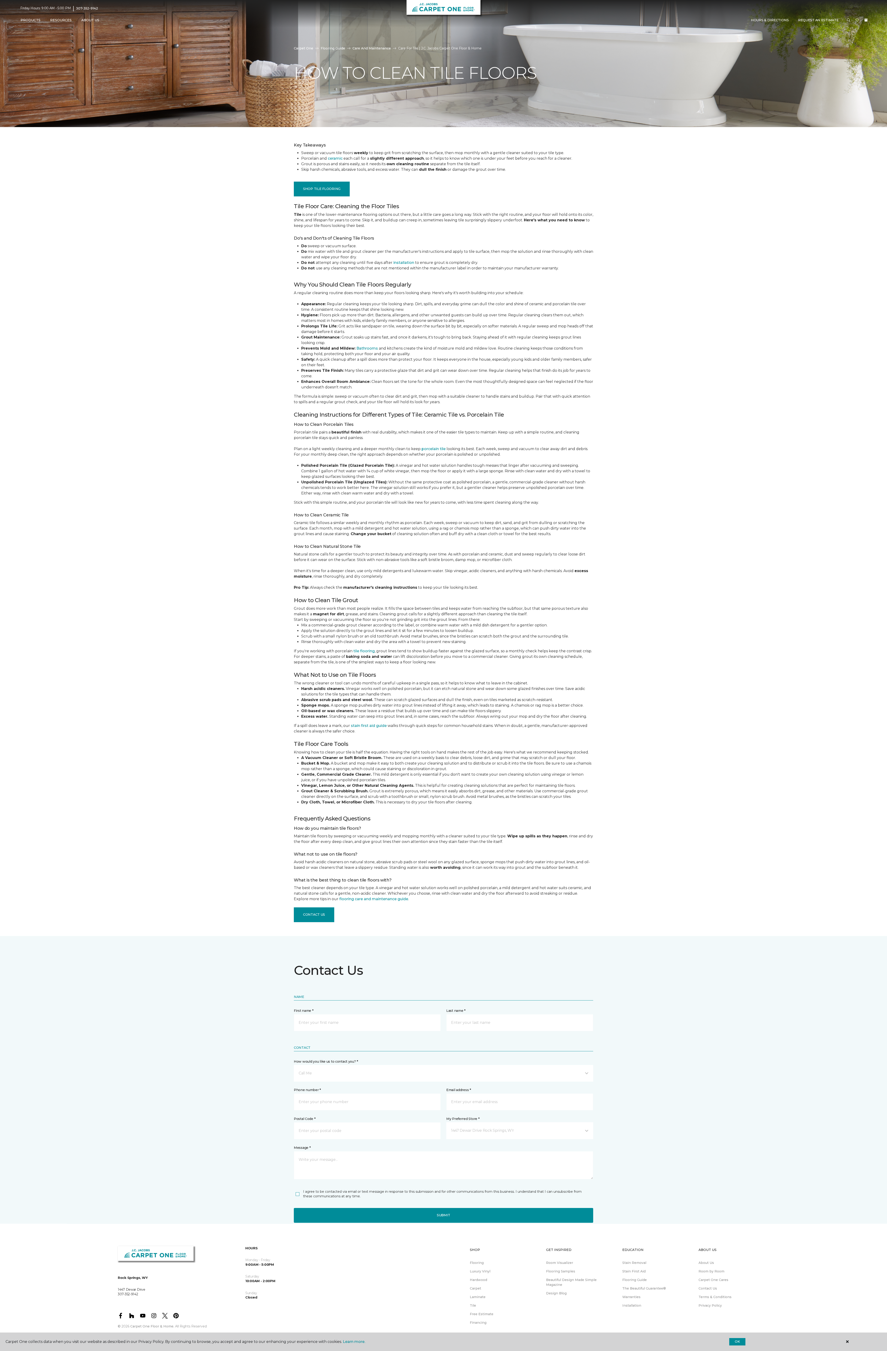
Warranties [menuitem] (631, 1297)
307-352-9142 (87, 8)
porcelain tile (434, 449)
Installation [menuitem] (631, 1305)
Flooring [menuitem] (477, 1263)
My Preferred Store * (462, 1118)
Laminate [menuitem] (478, 1297)
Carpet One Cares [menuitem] (713, 1280)
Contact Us (314, 914)
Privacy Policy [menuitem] (710, 1305)
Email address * (458, 1090)
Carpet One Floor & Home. (152, 1326)
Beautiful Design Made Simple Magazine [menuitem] (571, 1282)
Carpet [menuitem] (475, 1288)
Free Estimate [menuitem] (481, 1314)
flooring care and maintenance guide (373, 899)
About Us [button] (90, 20)
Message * (302, 1147)
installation (403, 262)
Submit (443, 1215)
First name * (303, 1010)
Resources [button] (61, 20)
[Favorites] (857, 20)
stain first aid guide (369, 725)
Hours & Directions (770, 20)
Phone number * (307, 1090)
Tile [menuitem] (473, 1305)
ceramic (335, 158)
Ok (737, 1341)
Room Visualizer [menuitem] (559, 1263)
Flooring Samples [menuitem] (560, 1271)
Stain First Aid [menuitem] (634, 1271)
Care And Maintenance (371, 48)
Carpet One (303, 48)
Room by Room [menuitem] (711, 1271)
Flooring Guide (333, 48)
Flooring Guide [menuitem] (634, 1280)
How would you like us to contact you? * (326, 1061)
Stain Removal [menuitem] (634, 1263)
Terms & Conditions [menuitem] (715, 1297)
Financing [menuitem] (478, 1323)
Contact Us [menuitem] (708, 1288)
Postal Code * (304, 1118)
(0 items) (866, 20)
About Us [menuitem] (706, 1263)
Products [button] (30, 20)
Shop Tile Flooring (321, 189)
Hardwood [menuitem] (478, 1280)
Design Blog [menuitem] (556, 1293)
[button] (848, 20)
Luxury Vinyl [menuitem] (480, 1271)
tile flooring (364, 651)
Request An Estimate (818, 20)
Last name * (455, 1010)
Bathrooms (367, 348)
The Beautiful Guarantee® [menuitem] (644, 1288)
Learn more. (354, 1341)
